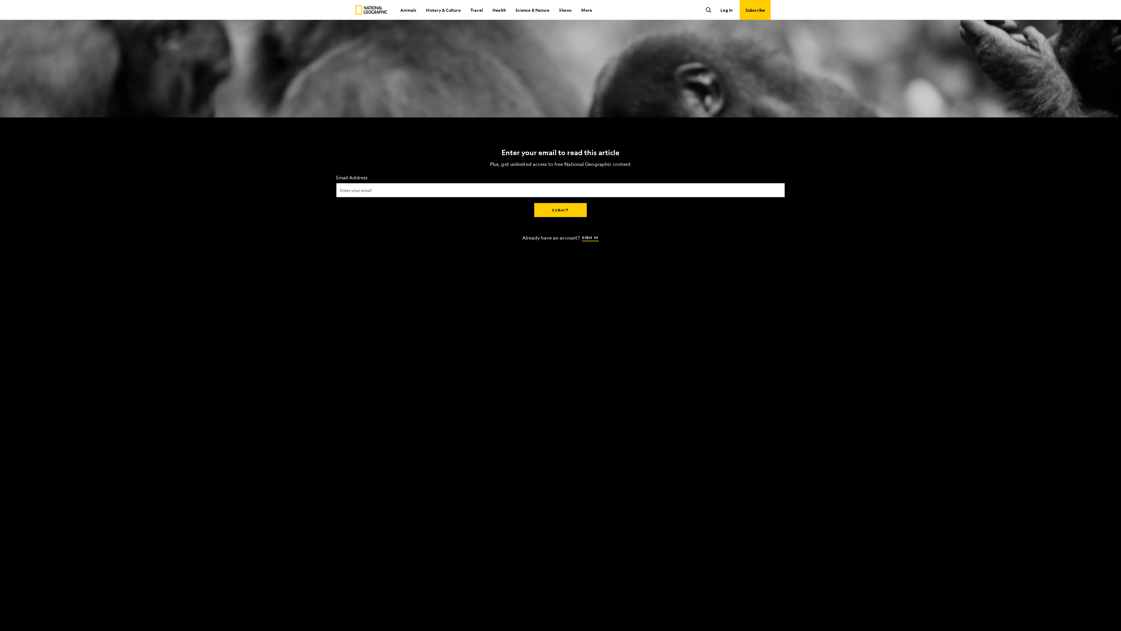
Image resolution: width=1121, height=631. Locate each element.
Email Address (352, 178)
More (586, 10)
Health (499, 10)
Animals (408, 10)
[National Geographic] (371, 10)
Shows (565, 10)
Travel (476, 10)
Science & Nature (532, 10)
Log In (726, 10)
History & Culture (443, 10)
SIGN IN (590, 237)
